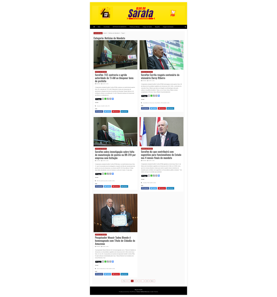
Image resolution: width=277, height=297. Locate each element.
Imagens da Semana (168, 26)
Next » (152, 281)
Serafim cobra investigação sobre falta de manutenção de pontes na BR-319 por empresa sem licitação (115, 155)
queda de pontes (104, 180)
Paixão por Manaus (135, 26)
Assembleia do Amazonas (148, 102)
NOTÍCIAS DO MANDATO (119, 26)
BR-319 (98, 180)
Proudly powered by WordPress (127, 291)
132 (147, 281)
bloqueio (99, 105)
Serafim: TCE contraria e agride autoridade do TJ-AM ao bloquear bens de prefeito (114, 78)
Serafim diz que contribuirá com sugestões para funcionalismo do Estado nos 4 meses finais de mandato (161, 155)
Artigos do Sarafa (147, 26)
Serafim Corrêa (104, 105)
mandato (145, 182)
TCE (109, 105)
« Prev (124, 281)
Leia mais (96, 102)
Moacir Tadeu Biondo (101, 268)
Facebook (99, 111)
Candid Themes (154, 291)
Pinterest (116, 111)
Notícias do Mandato (101, 72)
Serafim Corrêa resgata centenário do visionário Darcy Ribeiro (160, 76)
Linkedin (125, 111)
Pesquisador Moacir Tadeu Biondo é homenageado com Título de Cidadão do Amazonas (115, 241)
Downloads (107, 26)
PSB (162, 102)
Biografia (157, 26)
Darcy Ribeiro (157, 102)
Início (99, 26)
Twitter (108, 111)
